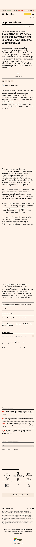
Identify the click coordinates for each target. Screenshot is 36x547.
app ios (18, 488)
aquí (27, 347)
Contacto (5, 529)
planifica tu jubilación (7, 481)
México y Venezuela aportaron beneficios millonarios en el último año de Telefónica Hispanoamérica (16, 431)
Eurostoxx (9, 449)
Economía (23, 336)
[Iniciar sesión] (33, 14)
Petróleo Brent (28, 10)
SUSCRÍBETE (27, 14)
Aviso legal (10, 529)
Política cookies (16, 529)
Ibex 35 (4, 10)
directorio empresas (29, 481)
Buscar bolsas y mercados (10, 441)
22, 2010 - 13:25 (17, 76)
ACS (3, 336)
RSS (25, 531)
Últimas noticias (7, 408)
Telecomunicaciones (11, 27)
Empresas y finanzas (13, 22)
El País (32, 17)
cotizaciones (7, 488)
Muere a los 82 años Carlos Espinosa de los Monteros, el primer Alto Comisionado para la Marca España (18, 412)
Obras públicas (9, 336)
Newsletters (29, 531)
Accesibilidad (17, 531)
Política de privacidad (9, 531)
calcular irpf (7, 475)
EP (18, 74)
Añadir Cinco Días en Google (11, 85)
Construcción (26, 27)
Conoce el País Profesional (18, 495)
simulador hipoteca (18, 475)
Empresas (17, 336)
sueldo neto (29, 475)
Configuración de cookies (26, 529)
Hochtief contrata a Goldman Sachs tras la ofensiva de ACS (17, 324)
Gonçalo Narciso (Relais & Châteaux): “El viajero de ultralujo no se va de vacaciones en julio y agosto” (17, 425)
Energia (20, 27)
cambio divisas (18, 481)
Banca (3, 27)
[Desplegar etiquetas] (33, 336)
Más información (5, 343)
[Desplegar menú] (3, 14)
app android (29, 488)
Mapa (22, 531)
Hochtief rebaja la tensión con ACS (14, 318)
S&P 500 (15, 10)
